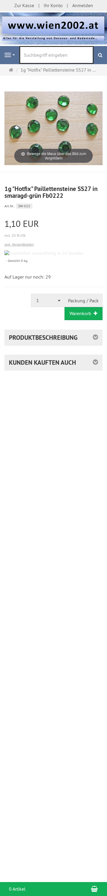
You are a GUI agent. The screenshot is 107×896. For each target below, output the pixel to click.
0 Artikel (17, 889)
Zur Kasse (24, 5)
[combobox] (47, 300)
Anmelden (82, 5)
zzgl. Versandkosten (19, 244)
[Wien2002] (53, 28)
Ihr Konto (53, 5)
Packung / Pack (83, 301)
